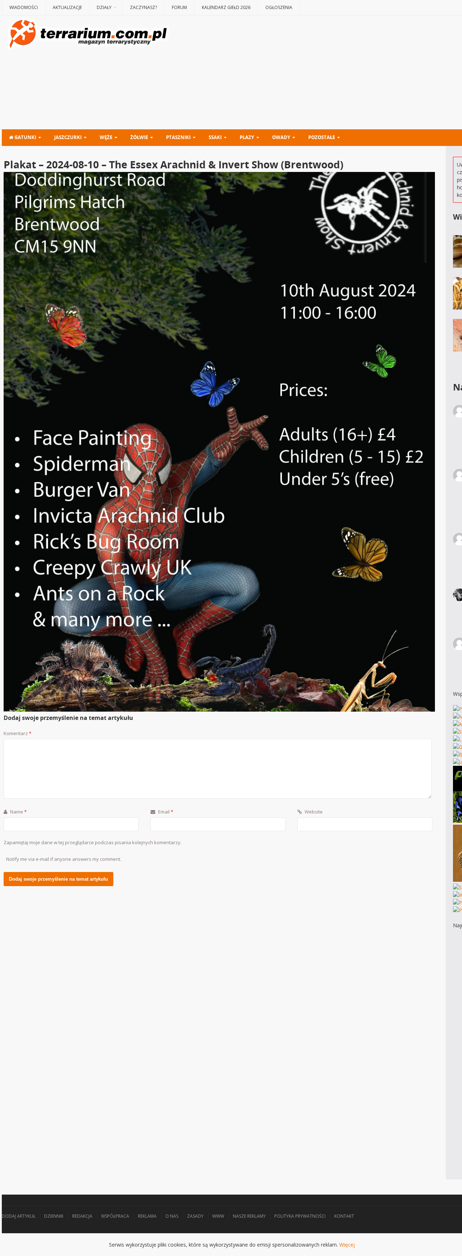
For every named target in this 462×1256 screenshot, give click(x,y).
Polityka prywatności (300, 1216)
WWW (218, 1216)
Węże (106, 137)
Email (165, 811)
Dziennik (54, 1216)
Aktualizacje (67, 7)
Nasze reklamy (249, 1216)
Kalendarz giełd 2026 (226, 7)
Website (313, 811)
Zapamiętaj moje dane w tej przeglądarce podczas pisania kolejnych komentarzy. (93, 842)
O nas (171, 1216)
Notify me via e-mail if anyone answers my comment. (63, 859)
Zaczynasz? (143, 7)
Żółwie (139, 137)
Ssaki (215, 137)
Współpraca (115, 1216)
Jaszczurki (68, 137)
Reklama (147, 1216)
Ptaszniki (178, 137)
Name (18, 811)
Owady (281, 137)
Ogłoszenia (278, 7)
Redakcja (82, 1216)
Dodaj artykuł (18, 1216)
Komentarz (17, 733)
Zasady (195, 1216)
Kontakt (344, 1216)
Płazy (247, 137)
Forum (179, 7)
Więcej (347, 1244)
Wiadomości (23, 7)
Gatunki (24, 137)
